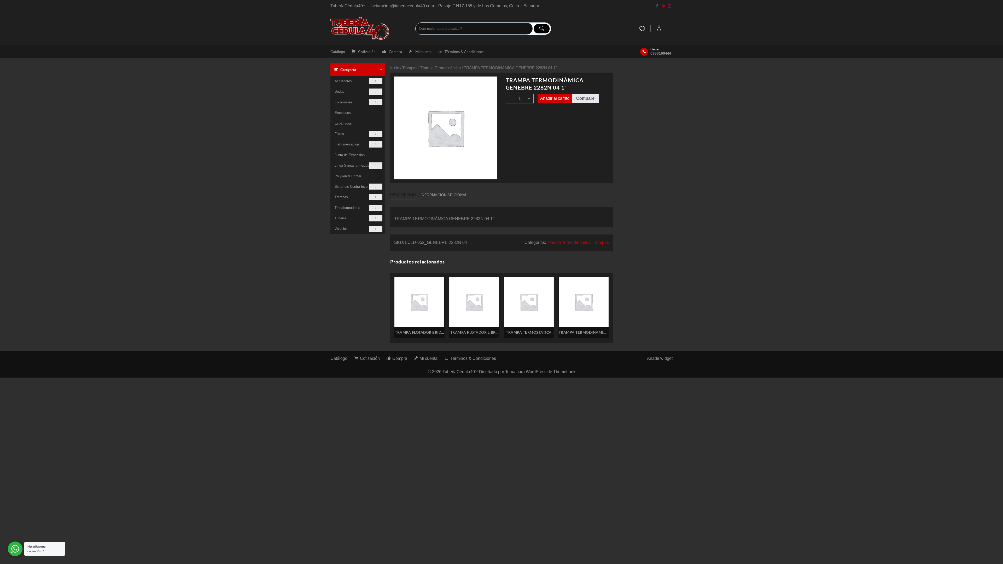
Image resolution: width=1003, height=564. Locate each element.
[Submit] (542, 28)
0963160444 (660, 53)
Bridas (339, 91)
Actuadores (343, 81)
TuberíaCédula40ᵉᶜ (460, 371)
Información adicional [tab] (444, 195)
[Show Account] (659, 28)
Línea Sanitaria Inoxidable (354, 165)
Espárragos (343, 123)
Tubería (340, 218)
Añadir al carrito (554, 98)
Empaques (343, 113)
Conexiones (343, 102)
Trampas (341, 197)
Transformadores (347, 208)
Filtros (339, 134)
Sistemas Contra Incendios (355, 187)
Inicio (394, 68)
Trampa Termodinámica (441, 68)
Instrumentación (347, 144)
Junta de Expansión (350, 155)
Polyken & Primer (348, 176)
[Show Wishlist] (645, 28)
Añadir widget (660, 358)
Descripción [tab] (403, 195)
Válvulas (341, 229)
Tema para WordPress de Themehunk (540, 371)
